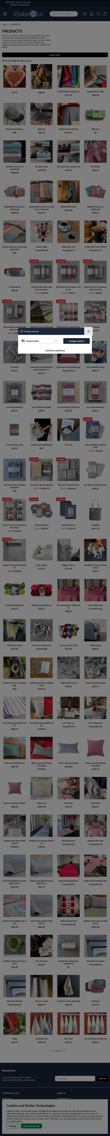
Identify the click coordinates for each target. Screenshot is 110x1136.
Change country (76, 341)
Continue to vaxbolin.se (55, 350)
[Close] (88, 331)
